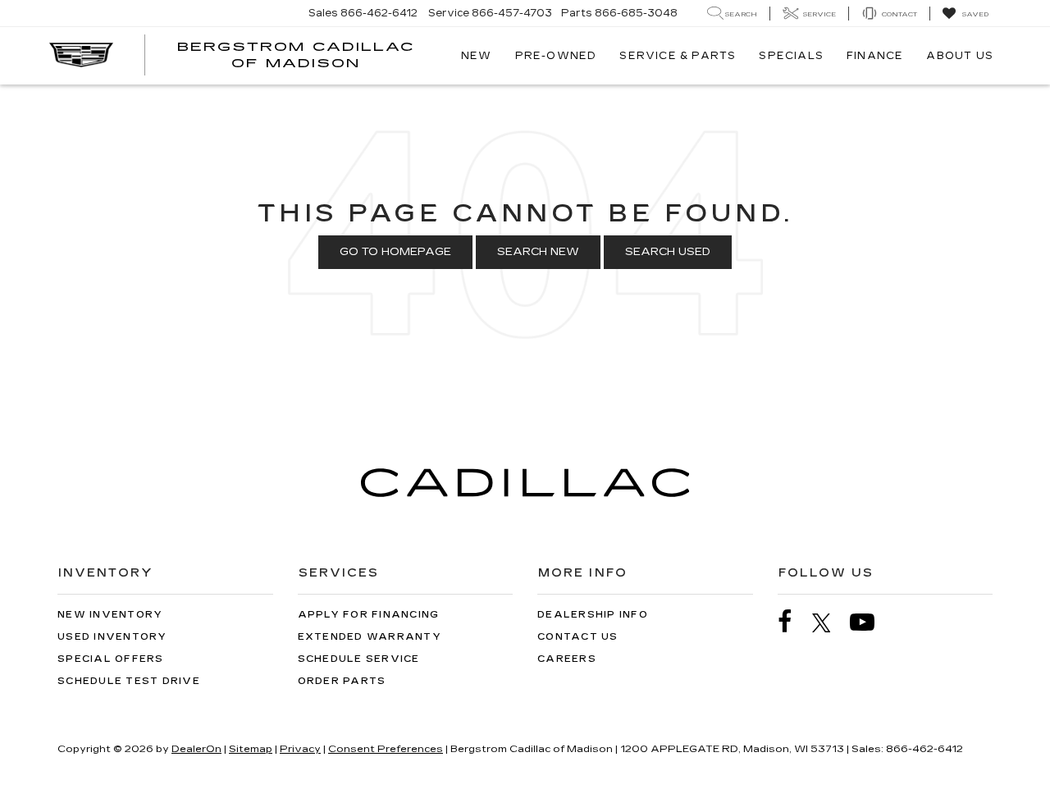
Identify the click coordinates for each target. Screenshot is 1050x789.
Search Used (667, 251)
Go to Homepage (395, 251)
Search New (538, 251)
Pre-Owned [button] (556, 56)
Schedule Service (359, 659)
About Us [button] (959, 56)
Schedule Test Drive (128, 681)
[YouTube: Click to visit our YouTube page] (870, 622)
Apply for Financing (369, 614)
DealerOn (196, 749)
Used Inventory (112, 637)
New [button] (476, 56)
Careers (566, 659)
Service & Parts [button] (677, 56)
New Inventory (109, 614)
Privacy (300, 749)
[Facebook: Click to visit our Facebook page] (793, 622)
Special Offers (110, 659)
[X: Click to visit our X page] (829, 622)
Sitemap (250, 749)
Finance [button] (875, 56)
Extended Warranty (369, 637)
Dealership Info (592, 614)
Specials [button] (791, 56)
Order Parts (342, 681)
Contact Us (578, 637)
